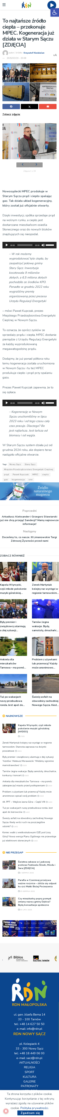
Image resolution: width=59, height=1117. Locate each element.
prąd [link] (6, 474)
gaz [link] (6, 479)
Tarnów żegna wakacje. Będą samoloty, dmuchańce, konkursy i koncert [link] (45, 626)
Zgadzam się (30, 1113)
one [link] (30, 479)
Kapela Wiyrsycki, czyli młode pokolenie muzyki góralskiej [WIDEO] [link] (13, 589)
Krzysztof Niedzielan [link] (34, 52)
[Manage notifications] (6, 1111)
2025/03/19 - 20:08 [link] (16, 58)
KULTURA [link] (29, 1077)
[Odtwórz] (6, 245)
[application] (29, 245)
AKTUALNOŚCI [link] (29, 1063)
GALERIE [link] (29, 1082)
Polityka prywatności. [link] (34, 1108)
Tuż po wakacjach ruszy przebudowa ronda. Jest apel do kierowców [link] (11, 701)
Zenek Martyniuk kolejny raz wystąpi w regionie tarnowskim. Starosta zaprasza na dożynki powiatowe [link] (45, 589)
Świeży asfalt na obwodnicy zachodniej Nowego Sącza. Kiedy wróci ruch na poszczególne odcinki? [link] (45, 701)
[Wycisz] (43, 245)
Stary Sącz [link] (30, 464)
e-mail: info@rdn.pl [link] (29, 1029)
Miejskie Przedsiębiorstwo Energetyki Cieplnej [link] (28, 469)
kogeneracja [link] (18, 479)
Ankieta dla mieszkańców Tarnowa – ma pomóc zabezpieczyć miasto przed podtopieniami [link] (12, 664)
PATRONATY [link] (29, 1086)
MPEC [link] (35, 474)
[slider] (50, 245)
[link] (54, 12)
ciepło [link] (45, 474)
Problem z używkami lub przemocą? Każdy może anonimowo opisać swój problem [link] (44, 664)
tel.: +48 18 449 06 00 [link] (29, 1053)
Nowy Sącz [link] (15, 464)
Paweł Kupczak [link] (21, 474)
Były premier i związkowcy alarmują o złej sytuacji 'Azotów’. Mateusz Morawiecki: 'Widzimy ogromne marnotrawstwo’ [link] (13, 626)
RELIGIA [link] (29, 1067)
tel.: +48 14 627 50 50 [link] (29, 1024)
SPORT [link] (29, 1072)
